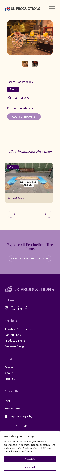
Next (46, 38)
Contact (10, 367)
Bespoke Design (15, 346)
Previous (13, 38)
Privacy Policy (26, 416)
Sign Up (21, 426)
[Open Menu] (52, 8)
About (9, 372)
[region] (30, 452)
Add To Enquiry (24, 116)
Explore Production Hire (30, 258)
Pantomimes (13, 334)
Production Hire (15, 340)
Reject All (30, 467)
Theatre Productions (18, 329)
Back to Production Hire (20, 82)
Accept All (30, 459)
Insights (10, 378)
